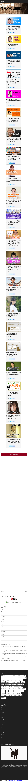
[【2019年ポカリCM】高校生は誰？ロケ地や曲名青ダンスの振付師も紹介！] (13, 214)
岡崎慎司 (3, 693)
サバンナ (13, 693)
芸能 (1, 639)
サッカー (2, 624)
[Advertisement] (14, 522)
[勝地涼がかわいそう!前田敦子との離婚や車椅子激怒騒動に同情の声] (13, 55)
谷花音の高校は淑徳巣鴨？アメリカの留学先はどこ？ (13, 45)
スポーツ (2, 636)
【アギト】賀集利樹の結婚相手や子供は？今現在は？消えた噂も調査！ (13, 289)
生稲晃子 (15, 695)
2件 (8, 398)
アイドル (2, 621)
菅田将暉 (14, 677)
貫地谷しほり (4, 688)
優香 (7, 691)
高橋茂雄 (18, 693)
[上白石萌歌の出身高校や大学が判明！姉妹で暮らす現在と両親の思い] (13, 304)
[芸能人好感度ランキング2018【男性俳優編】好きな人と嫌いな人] (13, 346)
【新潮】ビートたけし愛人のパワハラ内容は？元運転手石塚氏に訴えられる (13, 140)
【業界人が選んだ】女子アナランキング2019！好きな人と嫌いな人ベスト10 (13, 158)
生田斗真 (19, 677)
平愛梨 (23, 688)
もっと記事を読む (14, 454)
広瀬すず (23, 682)
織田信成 (10, 695)
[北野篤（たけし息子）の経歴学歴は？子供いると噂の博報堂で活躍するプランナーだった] (13, 258)
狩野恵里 (20, 695)
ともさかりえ (9, 680)
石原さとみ (3, 697)
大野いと (3, 691)
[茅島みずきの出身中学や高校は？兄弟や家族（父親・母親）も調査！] (13, 193)
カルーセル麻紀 (4, 695)
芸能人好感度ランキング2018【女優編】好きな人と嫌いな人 (13, 335)
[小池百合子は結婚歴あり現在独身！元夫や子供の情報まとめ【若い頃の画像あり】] (13, 112)
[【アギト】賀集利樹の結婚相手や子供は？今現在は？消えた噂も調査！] (13, 281)
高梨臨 (2, 684)
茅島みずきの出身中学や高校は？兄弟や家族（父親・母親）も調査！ (13, 202)
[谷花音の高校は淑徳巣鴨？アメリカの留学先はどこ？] (13, 39)
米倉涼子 (24, 677)
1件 (8, 48)
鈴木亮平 (23, 675)
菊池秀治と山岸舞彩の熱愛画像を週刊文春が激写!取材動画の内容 (13, 656)
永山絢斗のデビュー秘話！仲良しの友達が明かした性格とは (13, 374)
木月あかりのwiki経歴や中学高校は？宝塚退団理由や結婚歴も (13, 101)
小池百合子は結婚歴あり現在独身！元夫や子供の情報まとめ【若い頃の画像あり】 (13, 120)
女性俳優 (2, 634)
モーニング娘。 (4, 686)
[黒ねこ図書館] (11, 8)
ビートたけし (4, 677)
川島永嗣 (11, 691)
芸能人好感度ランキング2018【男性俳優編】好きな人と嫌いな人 (13, 354)
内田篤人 (13, 682)
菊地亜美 (12, 684)
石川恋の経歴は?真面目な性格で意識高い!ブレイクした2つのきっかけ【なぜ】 (13, 417)
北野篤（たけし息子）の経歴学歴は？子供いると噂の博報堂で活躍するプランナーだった (13, 269)
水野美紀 (9, 688)
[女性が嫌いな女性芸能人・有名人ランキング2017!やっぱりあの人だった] (13, 386)
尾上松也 (14, 688)
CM (1, 611)
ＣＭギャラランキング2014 (15, 675)
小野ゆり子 (16, 686)
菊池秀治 (18, 682)
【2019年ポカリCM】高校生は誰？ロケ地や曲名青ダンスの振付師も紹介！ (13, 222)
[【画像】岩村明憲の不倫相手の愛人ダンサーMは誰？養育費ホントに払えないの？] (13, 21)
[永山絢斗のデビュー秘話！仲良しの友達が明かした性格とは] (13, 366)
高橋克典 (3, 682)
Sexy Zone (8, 682)
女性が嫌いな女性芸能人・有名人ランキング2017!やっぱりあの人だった (13, 394)
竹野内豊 (15, 680)
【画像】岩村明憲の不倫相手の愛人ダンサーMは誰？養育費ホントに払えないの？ (13, 28)
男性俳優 (2, 619)
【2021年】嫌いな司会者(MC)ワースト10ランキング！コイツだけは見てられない (13, 82)
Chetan (11, 780)
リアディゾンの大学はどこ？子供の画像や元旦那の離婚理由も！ (13, 180)
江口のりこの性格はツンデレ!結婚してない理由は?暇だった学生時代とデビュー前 (13, 441)
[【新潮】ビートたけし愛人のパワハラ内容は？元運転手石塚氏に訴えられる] (13, 132)
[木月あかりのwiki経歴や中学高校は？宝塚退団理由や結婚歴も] (13, 94)
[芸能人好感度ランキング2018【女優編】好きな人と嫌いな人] (13, 327)
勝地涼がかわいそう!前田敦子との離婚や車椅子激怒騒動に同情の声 (13, 62)
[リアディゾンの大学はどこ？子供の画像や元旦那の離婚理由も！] (13, 171)
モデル (2, 626)
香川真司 (21, 684)
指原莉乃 (16, 691)
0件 (8, 32)
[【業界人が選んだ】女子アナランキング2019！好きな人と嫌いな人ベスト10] (13, 151)
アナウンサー (3, 631)
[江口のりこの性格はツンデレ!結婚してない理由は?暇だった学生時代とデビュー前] (13, 431)
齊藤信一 (5, 654)
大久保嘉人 (8, 693)
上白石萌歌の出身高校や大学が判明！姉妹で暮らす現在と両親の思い (13, 315)
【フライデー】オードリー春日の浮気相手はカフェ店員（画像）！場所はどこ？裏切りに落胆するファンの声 (13, 243)
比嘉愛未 (19, 688)
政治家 (2, 609)
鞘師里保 (10, 686)
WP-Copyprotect (18, 780)
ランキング (3, 616)
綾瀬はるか (3, 680)
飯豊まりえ (7, 684)
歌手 (1, 614)
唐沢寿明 (20, 680)
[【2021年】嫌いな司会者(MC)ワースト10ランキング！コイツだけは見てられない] (13, 73)
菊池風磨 (21, 686)
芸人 (1, 629)
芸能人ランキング (4, 675)
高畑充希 (9, 677)
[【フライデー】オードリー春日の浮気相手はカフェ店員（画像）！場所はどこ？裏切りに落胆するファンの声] (13, 234)
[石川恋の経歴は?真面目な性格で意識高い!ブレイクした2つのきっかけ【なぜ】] (13, 407)
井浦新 (17, 684)
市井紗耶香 (21, 691)
